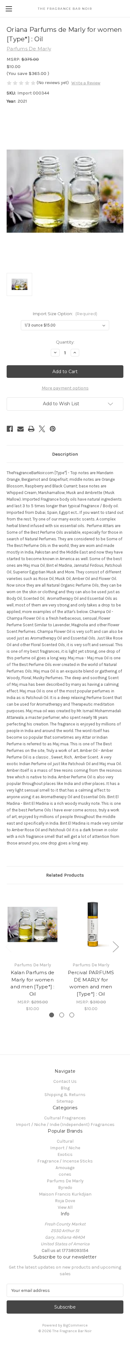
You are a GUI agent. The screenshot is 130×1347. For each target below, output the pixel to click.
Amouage (65, 1167)
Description (65, 454)
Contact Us (65, 1081)
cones (65, 1174)
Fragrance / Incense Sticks (65, 1161)
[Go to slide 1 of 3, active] (51, 1015)
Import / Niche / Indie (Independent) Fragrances (65, 1124)
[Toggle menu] (8, 8)
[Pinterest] (53, 428)
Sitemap (65, 1101)
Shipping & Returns (65, 1094)
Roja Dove (65, 1200)
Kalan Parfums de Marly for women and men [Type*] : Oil (32, 983)
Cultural (65, 1141)
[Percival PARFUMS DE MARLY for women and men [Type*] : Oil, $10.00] (91, 924)
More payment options (65, 388)
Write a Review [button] (85, 83)
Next (115, 946)
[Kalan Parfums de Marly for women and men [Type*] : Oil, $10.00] (32, 924)
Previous (8, 946)
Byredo (65, 1187)
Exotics (65, 1154)
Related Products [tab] (65, 875)
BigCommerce (75, 1325)
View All (65, 1207)
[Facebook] (10, 428)
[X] (42, 428)
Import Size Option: (65, 313)
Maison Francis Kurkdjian (65, 1194)
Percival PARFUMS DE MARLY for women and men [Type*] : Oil (91, 983)
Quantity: (65, 341)
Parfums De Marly (65, 1181)
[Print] (31, 428)
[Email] (20, 428)
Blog (65, 1088)
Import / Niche (65, 1148)
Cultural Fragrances (65, 1118)
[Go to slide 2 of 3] (61, 1015)
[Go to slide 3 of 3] (71, 1015)
